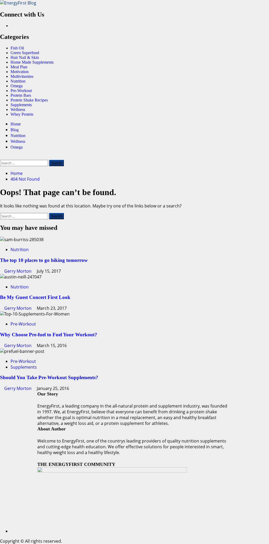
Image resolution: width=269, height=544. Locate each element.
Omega (17, 86)
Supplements (21, 105)
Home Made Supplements (32, 62)
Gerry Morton (18, 271)
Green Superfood (25, 52)
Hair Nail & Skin (25, 57)
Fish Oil (17, 48)
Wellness (18, 109)
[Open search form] (1, 157)
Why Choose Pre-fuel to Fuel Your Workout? (48, 334)
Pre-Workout (21, 90)
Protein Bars (21, 95)
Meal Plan (19, 67)
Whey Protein (22, 114)
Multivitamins (22, 76)
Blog (15, 130)
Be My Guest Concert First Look (35, 297)
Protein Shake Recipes (29, 100)
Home (16, 124)
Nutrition (18, 81)
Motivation (20, 71)
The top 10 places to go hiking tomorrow (44, 260)
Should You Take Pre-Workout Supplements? (49, 377)
